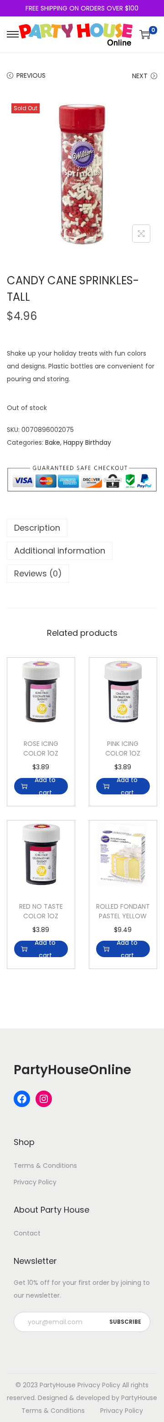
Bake (52, 442)
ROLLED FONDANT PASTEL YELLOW (123, 911)
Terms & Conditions (45, 1165)
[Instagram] (44, 1099)
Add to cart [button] (45, 786)
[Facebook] (22, 1099)
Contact (27, 1233)
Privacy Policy (35, 1182)
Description (37, 527)
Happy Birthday (87, 442)
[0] (144, 34)
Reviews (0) (38, 573)
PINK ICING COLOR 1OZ (122, 748)
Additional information (59, 550)
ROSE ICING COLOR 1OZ (40, 748)
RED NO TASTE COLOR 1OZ (41, 911)
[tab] (82, 528)
